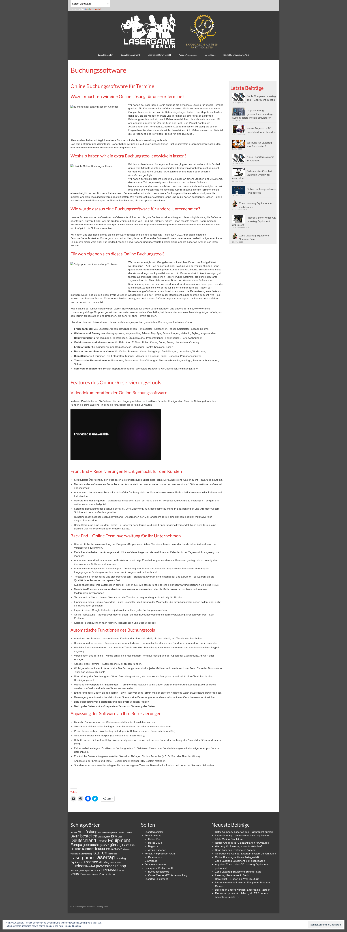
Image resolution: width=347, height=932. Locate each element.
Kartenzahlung (85, 854)
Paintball (90, 866)
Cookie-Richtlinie (73, 926)
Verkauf (76, 874)
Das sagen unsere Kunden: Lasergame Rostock (242, 889)
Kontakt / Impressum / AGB (160, 853)
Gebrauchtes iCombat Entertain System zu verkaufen (252, 175)
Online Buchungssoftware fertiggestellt (261, 191)
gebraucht (91, 845)
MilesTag (103, 862)
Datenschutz (155, 857)
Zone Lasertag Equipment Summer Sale (254, 237)
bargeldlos (112, 832)
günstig (115, 845)
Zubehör (111, 874)
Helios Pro (128, 845)
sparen (89, 870)
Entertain (102, 841)
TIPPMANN (109, 870)
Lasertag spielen (154, 831)
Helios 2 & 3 (155, 842)
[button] (239, 97)
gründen (104, 845)
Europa (76, 845)
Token (121, 870)
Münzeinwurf (115, 862)
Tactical (96, 870)
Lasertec (91, 862)
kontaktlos (112, 854)
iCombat (88, 849)
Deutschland (83, 840)
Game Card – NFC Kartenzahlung (167, 875)
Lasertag (104, 857)
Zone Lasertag (153, 835)
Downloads (151, 860)
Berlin (75, 836)
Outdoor (77, 866)
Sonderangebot (77, 870)
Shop (121, 866)
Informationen (114, 848)
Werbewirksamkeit (90, 874)
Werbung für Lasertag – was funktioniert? (260, 144)
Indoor (100, 849)
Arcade (73, 832)
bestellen (88, 835)
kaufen (100, 853)
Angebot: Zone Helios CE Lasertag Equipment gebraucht (254, 221)
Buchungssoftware (158, 871)
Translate (96, 9)
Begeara (153, 846)
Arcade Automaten (155, 864)
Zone (102, 874)
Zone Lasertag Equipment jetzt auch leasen (256, 205)
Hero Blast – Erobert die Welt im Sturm (237, 878)
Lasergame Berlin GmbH (159, 868)
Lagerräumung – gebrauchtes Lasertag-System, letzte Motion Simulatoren (252, 114)
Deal (120, 837)
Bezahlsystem (104, 837)
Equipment (119, 840)
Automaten (103, 832)
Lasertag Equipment (156, 878)
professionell (106, 866)
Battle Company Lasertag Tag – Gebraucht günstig (261, 98)
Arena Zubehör (157, 849)
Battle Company (125, 832)
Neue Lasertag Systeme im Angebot (260, 158)
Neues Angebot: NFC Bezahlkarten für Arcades (261, 130)
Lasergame (82, 857)
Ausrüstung (87, 832)
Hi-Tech (76, 849)
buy (114, 836)
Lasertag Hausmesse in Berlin (232, 875)
